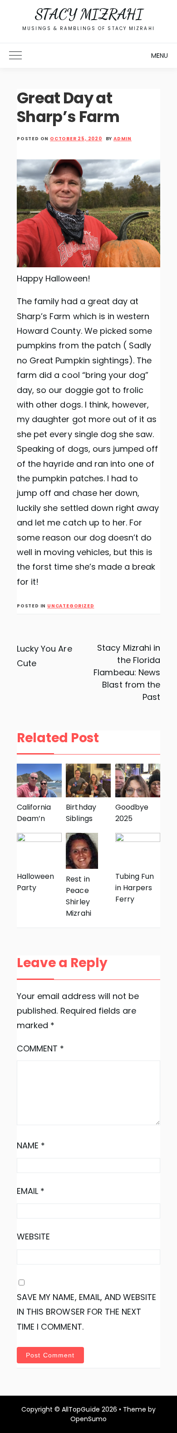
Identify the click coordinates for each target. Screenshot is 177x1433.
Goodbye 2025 (131, 813)
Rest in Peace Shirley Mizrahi (78, 896)
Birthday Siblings (81, 813)
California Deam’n (34, 813)
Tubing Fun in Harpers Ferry (134, 887)
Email (30, 1191)
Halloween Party (35, 882)
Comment (40, 1048)
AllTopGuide (80, 1409)
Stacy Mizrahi (88, 14)
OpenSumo (88, 1418)
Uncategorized (70, 605)
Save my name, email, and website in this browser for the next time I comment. (86, 1311)
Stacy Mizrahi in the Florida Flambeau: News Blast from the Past (126, 672)
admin (122, 138)
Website (33, 1236)
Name (31, 1145)
